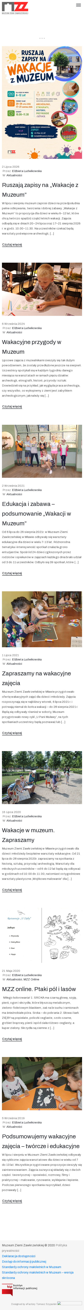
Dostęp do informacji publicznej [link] (24, 1261)
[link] (15, 8)
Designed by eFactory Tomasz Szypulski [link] (33, 1304)
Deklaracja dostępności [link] (18, 1256)
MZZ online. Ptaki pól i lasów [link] (39, 989)
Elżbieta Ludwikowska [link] (27, 171)
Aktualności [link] (14, 175)
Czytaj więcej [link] (12, 244)
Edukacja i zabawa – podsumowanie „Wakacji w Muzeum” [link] (36, 513)
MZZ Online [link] (31, 979)
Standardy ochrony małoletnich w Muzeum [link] (31, 1267)
